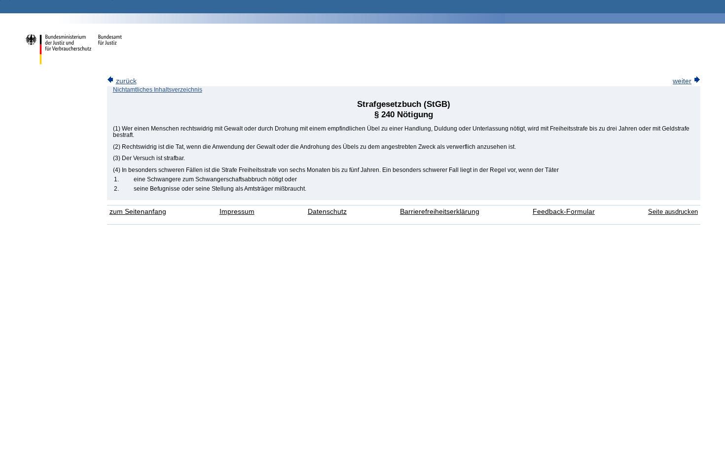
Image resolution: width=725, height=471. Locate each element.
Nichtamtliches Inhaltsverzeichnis (157, 89)
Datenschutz (327, 211)
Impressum (236, 211)
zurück (126, 81)
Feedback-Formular (564, 211)
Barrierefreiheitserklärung (439, 211)
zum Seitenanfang (137, 211)
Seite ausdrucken (673, 211)
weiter (682, 81)
